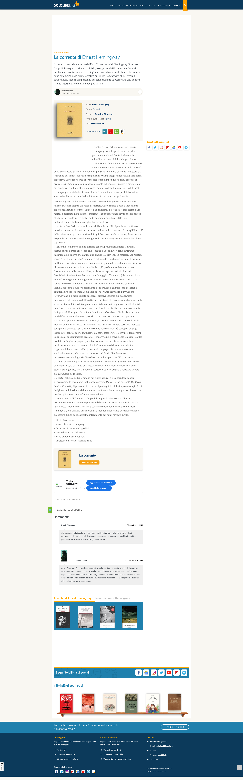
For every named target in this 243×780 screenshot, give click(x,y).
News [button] (112, 6)
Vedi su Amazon (89, 462)
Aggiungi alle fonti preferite (101, 483)
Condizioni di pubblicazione (161, 746)
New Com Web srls (164, 769)
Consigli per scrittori (112, 750)
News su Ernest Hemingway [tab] (112, 598)
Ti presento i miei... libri (113, 754)
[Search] (185, 5)
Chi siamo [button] (163, 6)
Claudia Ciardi (67, 91)
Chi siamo (154, 759)
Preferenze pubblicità (158, 755)
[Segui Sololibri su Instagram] (162, 147)
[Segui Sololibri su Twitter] (155, 147)
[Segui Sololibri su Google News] (174, 147)
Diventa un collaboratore (67, 759)
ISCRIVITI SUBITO (175, 727)
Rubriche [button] (134, 6)
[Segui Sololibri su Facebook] (149, 147)
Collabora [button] (174, 6)
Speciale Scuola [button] (148, 6)
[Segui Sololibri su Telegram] (186, 147)
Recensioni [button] (122, 6)
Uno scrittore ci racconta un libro (117, 759)
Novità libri (61, 750)
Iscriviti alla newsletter (99, 488)
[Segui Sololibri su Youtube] (180, 147)
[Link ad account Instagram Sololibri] (67, 771)
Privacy (153, 750)
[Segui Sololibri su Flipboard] (168, 147)
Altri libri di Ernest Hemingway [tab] (72, 598)
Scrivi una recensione (66, 754)
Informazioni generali (159, 741)
